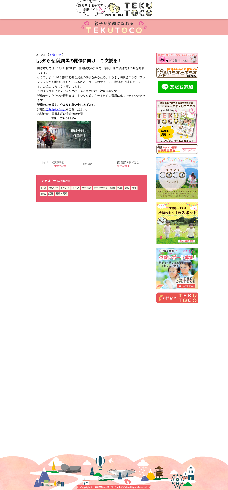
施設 (127, 187)
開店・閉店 (61, 193)
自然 (43, 193)
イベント (65, 187)
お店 (43, 187)
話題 (50, 193)
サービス (86, 187)
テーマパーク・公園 (104, 187)
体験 (119, 187)
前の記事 (61, 166)
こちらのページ (56, 109)
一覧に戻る (86, 164)
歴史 (134, 187)
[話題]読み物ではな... (129, 162)
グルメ (75, 187)
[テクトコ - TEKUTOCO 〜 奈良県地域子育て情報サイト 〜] (114, 9)
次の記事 (122, 166)
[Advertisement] (177, 330)
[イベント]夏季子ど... (54, 162)
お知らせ (55, 54)
